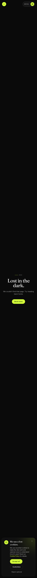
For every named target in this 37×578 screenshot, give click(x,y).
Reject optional (17, 572)
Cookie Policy (14, 556)
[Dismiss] (32, 541)
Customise (16, 567)
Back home (18, 301)
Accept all (16, 561)
